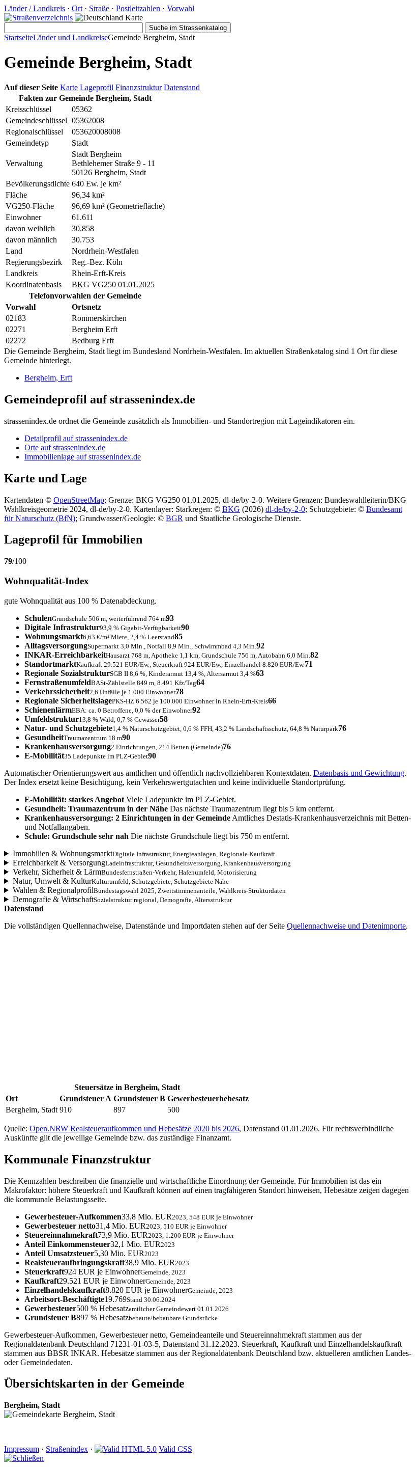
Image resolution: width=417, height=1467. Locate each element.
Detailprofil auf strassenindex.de (76, 438)
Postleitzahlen (138, 8)
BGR (174, 518)
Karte (69, 87)
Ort (77, 8)
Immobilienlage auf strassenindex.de (82, 456)
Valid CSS (175, 1449)
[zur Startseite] (38, 17)
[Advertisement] (208, 1010)
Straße (99, 8)
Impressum (21, 1449)
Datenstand (182, 87)
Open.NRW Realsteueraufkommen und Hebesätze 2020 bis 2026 (134, 1128)
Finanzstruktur (138, 87)
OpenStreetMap (78, 500)
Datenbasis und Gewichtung (358, 773)
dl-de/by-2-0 (285, 509)
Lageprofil (96, 87)
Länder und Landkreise (70, 37)
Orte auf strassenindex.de (64, 447)
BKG (231, 509)
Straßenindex (67, 1449)
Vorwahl (180, 8)
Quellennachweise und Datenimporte (346, 925)
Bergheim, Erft (48, 377)
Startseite (18, 37)
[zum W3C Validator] (126, 1449)
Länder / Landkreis (34, 8)
